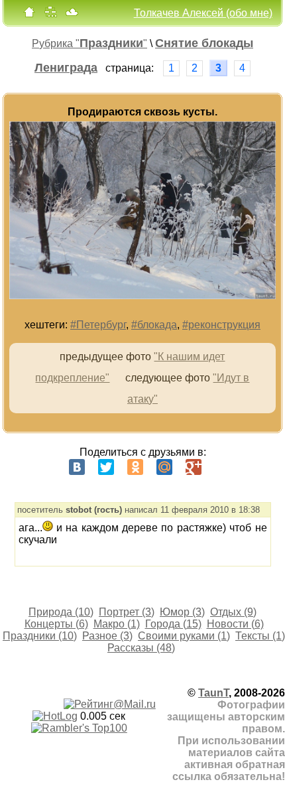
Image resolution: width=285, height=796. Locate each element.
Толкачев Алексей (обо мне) (203, 13)
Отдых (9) (233, 612)
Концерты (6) (56, 624)
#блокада (154, 324)
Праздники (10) (40, 635)
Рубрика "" (89, 43)
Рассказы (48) (141, 647)
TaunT (213, 692)
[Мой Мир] (164, 467)
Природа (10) (60, 612)
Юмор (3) (182, 612)
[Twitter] (106, 467)
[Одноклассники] (135, 467)
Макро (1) (116, 624)
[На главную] (29, 15)
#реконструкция (221, 324)
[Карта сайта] (50, 15)
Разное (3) (107, 635)
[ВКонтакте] (77, 467)
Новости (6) (235, 624)
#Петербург (98, 324)
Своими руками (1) (184, 635)
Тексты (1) (260, 635)
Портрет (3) (126, 612)
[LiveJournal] (223, 467)
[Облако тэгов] (71, 15)
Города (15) (173, 624)
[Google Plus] (193, 467)
